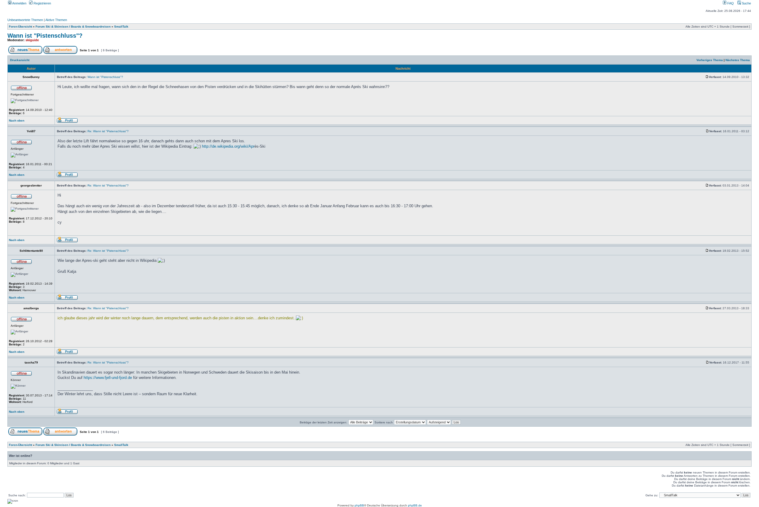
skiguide (32, 40)
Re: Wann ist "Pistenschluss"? (108, 131)
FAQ (730, 3)
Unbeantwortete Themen (25, 20)
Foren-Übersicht (20, 26)
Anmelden (19, 3)
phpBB (359, 505)
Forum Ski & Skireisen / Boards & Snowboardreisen (73, 26)
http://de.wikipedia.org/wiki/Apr (228, 146)
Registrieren (42, 3)
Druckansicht (19, 60)
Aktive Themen (56, 20)
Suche (746, 3)
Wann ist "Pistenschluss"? (44, 35)
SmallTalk (121, 26)
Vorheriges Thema (709, 60)
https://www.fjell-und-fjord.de (108, 377)
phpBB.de (415, 505)
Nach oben (16, 120)
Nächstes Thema (737, 60)
